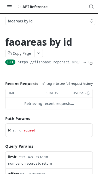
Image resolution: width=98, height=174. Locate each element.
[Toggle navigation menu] (9, 6)
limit (12, 156)
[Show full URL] (84, 62)
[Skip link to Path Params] (1, 118)
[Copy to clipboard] (90, 62)
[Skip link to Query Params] (1, 146)
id (9, 130)
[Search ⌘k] (91, 6)
